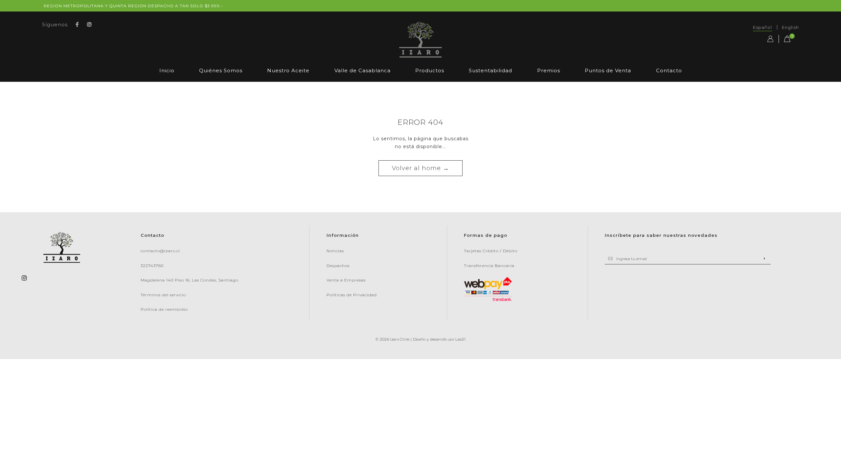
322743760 (152, 265)
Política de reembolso (164, 309)
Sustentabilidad (490, 70)
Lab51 (460, 339)
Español (762, 27)
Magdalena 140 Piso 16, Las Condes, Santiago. (190, 280)
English (790, 27)
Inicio (166, 70)
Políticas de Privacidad (352, 294)
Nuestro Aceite (288, 70)
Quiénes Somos (220, 70)
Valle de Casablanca (362, 70)
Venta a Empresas (346, 280)
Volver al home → (420, 168)
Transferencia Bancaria (489, 265)
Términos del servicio (163, 294)
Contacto (669, 70)
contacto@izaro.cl (160, 250)
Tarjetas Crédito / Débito (490, 250)
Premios (548, 70)
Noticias (335, 250)
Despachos (338, 265)
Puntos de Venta (608, 70)
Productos (429, 70)
